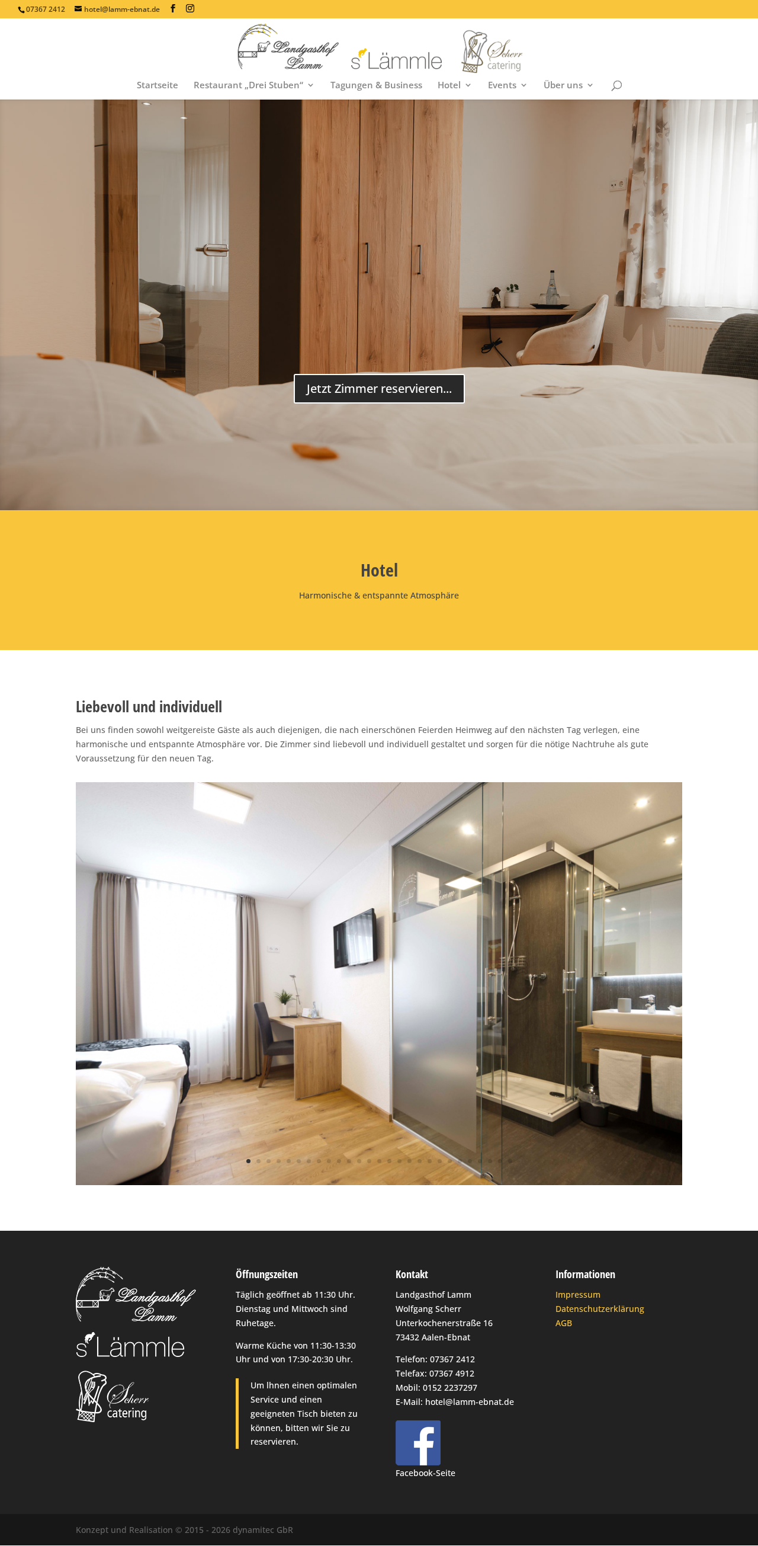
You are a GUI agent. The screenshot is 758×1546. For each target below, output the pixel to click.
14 (379, 1161)
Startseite (157, 86)
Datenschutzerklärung (599, 1308)
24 (480, 1161)
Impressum (577, 1294)
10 (339, 1161)
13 (369, 1161)
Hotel (449, 86)
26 (500, 1161)
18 (419, 1161)
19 (430, 1161)
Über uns (563, 86)
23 (470, 1161)
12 (359, 1161)
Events (502, 86)
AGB (563, 1323)
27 (510, 1161)
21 (450, 1161)
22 (460, 1161)
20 (440, 1161)
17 (409, 1161)
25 (490, 1161)
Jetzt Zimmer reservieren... (379, 388)
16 (399, 1161)
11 (349, 1161)
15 (389, 1161)
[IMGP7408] (379, 1181)
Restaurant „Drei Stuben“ (248, 86)
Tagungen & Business (376, 86)
